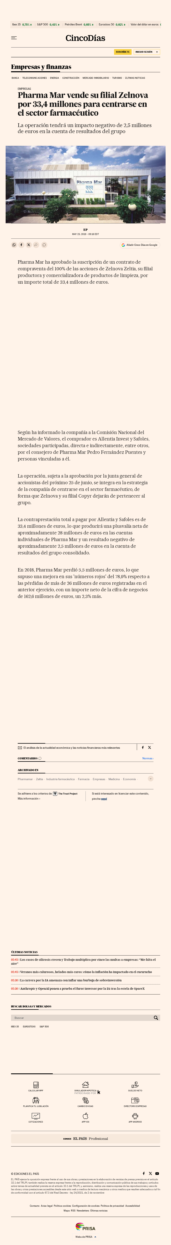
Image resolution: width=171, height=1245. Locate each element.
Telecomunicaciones (34, 78)
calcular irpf (35, 1090)
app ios (85, 1122)
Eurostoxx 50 (106, 24)
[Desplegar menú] (14, 37)
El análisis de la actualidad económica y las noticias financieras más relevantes (72, 747)
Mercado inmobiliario (96, 78)
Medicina (114, 779)
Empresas (99, 779)
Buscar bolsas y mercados (31, 1006)
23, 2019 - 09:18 (85, 234)
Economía (129, 779)
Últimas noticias (135, 78)
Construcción (70, 78)
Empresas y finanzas (41, 67)
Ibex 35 (16, 24)
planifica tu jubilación (36, 1106)
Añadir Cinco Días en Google (142, 244)
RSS (73, 1210)
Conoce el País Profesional (85, 1138)
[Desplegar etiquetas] (150, 778)
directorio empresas (135, 1106)
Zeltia (39, 779)
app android (135, 1122)
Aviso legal (47, 1206)
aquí (104, 798)
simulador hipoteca (85, 1090)
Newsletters (83, 1210)
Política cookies (62, 1206)
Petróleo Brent (73, 24)
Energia (54, 78)
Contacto (35, 1206)
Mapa (67, 1210)
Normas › (147, 758)
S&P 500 (42, 24)
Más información (28, 798)
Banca (15, 78)
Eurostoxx (29, 1026)
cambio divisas (85, 1106)
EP (85, 230)
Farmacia (83, 779)
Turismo (117, 78)
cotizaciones (36, 1122)
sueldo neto (135, 1090)
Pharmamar (25, 779)
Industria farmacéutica (60, 779)
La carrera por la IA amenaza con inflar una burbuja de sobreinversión (71, 980)
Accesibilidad (132, 1206)
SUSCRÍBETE (123, 51)
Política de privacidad (112, 1206)
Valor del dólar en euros (144, 24)
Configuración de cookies (85, 1206)
